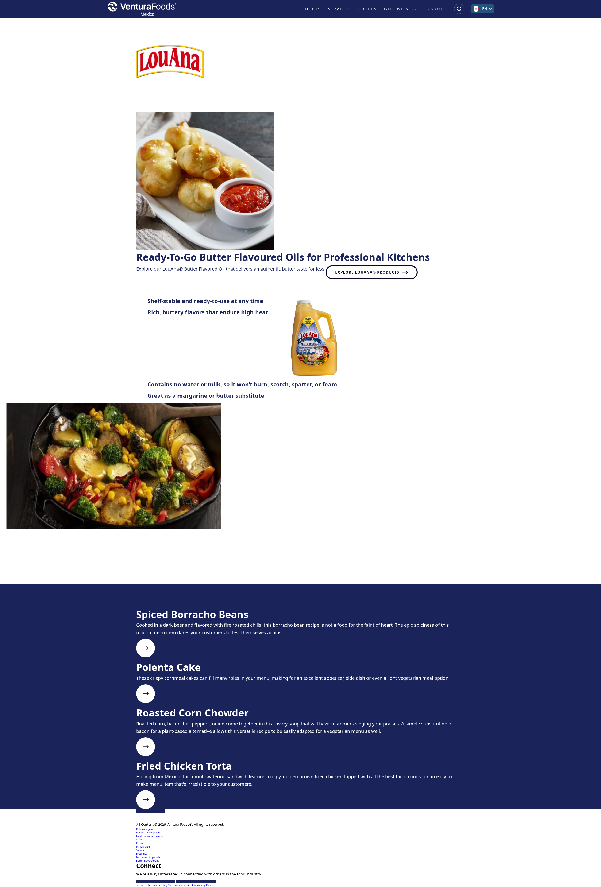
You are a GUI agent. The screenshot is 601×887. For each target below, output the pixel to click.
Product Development (148, 832)
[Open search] (459, 9)
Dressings (141, 853)
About (435, 9)
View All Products (167, 600)
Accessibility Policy (202, 885)
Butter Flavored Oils (147, 860)
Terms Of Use (144, 885)
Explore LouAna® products (367, 272)
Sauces (140, 850)
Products (308, 9)
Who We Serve (402, 9)
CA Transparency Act (180, 885)
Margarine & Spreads (148, 857)
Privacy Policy (160, 885)
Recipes (367, 9)
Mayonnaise (143, 846)
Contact (140, 843)
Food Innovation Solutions (150, 836)
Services (339, 9)
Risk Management (146, 829)
